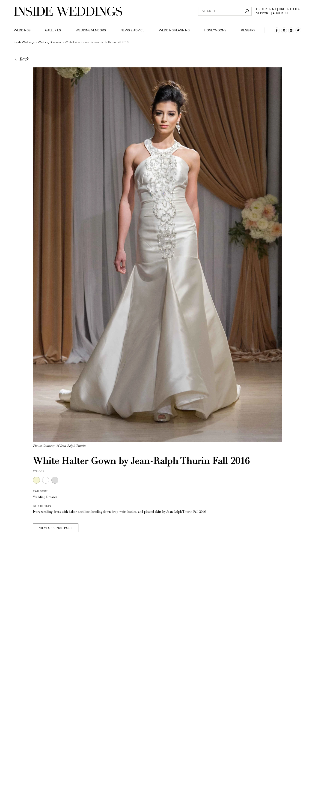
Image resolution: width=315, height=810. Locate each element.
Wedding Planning (174, 30)
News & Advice (132, 30)
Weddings (22, 30)
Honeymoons (215, 30)
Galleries (53, 30)
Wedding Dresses (45, 497)
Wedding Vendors (91, 30)
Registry (248, 30)
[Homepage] (68, 11)
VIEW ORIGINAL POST (55, 528)
